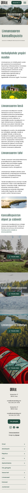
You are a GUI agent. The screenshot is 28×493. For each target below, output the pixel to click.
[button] (25, 2)
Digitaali (17, 435)
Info (3, 458)
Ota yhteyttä (14, 421)
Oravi (4, 444)
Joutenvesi (5, 487)
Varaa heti (16, 2)
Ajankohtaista (6, 463)
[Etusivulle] (4, 3)
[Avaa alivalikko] (24, 444)
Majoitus (5, 453)
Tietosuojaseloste (14, 432)
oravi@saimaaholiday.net (14, 401)
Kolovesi (5, 482)
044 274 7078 (15, 402)
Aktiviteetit (5, 449)
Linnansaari (6, 477)
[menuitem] (14, 444)
